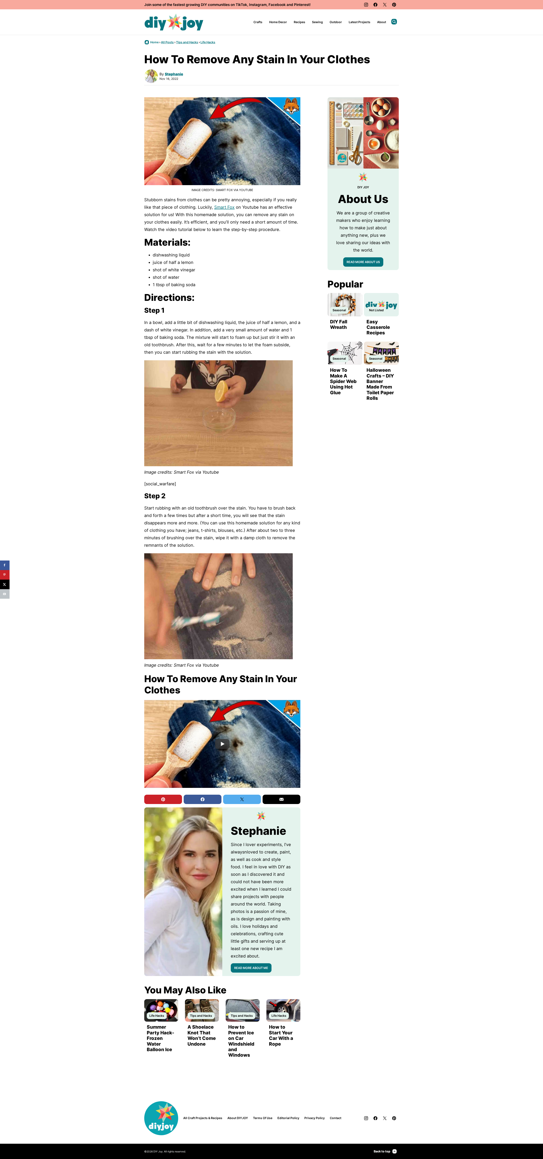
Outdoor (336, 22)
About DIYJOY (237, 1118)
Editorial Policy (288, 1118)
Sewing (317, 22)
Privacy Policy (314, 1118)
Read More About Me (251, 968)
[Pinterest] (394, 4)
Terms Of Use (262, 1118)
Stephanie (174, 74)
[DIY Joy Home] (174, 22)
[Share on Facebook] (5, 565)
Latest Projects (359, 22)
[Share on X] (5, 584)
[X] (384, 4)
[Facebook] (375, 4)
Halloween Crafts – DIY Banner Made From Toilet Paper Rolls (380, 384)
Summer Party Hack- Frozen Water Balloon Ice (160, 1038)
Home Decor (278, 22)
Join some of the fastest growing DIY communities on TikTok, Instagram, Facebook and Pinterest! (227, 5)
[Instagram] (366, 4)
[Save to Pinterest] (5, 575)
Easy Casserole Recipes (378, 327)
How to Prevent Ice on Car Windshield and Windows (241, 1041)
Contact (335, 1118)
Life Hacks (207, 42)
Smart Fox (224, 207)
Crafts (257, 22)
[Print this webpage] (5, 594)
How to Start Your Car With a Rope (281, 1035)
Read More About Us (363, 262)
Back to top (382, 1151)
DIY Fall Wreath (338, 324)
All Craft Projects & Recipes (202, 1118)
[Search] (394, 21)
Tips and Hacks (187, 42)
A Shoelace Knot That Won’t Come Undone (202, 1035)
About (381, 22)
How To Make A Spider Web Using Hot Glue (343, 381)
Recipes (299, 22)
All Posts (167, 42)
